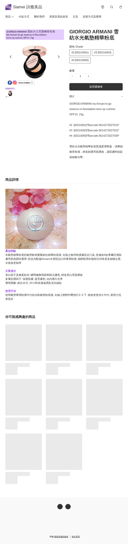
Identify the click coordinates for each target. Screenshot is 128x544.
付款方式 (24, 16)
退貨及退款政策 (58, 16)
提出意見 (76, 536)
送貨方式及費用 (92, 16)
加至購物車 (96, 86)
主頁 (75, 16)
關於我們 (39, 16)
